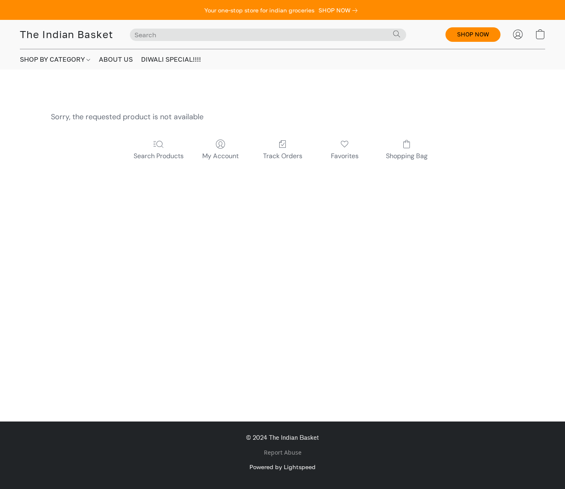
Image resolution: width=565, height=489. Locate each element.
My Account (220, 156)
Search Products (159, 156)
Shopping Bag (407, 156)
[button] (66, 34)
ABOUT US (116, 59)
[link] (339, 10)
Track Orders (282, 156)
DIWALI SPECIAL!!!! (171, 59)
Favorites (345, 156)
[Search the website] (396, 34)
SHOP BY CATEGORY (53, 59)
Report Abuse (283, 452)
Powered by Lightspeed (282, 466)
